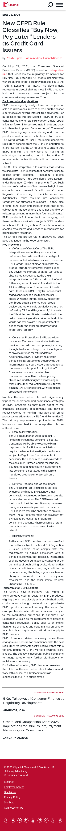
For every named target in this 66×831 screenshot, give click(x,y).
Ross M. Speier (14, 58)
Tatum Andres (33, 58)
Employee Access (14, 787)
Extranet (8, 782)
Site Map (9, 802)
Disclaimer (10, 792)
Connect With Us (13, 807)
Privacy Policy (12, 797)
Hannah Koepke (52, 58)
